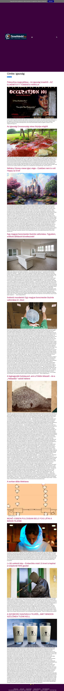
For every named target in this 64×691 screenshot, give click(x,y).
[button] (32, 37)
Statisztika (53, 690)
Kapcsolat (36, 690)
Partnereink (45, 689)
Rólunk (22, 689)
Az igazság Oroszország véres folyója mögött (27, 126)
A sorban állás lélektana (18, 481)
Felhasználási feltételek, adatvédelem (20, 690)
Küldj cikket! (44, 690)
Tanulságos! (37, 689)
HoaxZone (29, 689)
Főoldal (16, 689)
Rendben (51, 1)
